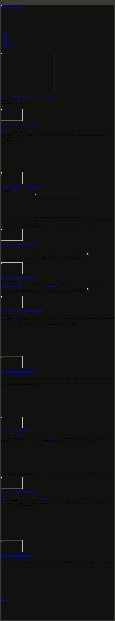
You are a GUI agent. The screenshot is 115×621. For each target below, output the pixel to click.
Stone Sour (4, 131)
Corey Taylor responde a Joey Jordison (19, 244)
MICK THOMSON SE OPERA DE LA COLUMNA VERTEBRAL (32, 96)
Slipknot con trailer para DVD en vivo (18, 492)
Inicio (6, 32)
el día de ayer (30, 251)
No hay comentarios (17, 100)
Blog (5, 45)
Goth (5, 37)
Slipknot (3, 220)
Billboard (29, 284)
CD (5, 38)
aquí (4, 140)
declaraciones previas (85, 251)
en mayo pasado (51, 286)
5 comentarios (16, 247)
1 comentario (17, 281)
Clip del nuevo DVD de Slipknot (15, 432)
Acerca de (7, 33)
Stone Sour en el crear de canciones (17, 555)
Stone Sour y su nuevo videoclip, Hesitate (20, 124)
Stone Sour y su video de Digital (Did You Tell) (22, 311)
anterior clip (15, 319)
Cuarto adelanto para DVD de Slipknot (19, 371)
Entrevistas (7, 40)
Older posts (4, 600)
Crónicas (6, 42)
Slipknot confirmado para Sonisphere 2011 (20, 187)
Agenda (6, 35)
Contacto (6, 46)
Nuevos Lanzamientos (10, 43)
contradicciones (48, 220)
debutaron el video (100, 562)
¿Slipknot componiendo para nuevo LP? (19, 277)
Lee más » (4, 106)
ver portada (50, 438)
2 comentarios (16, 191)
